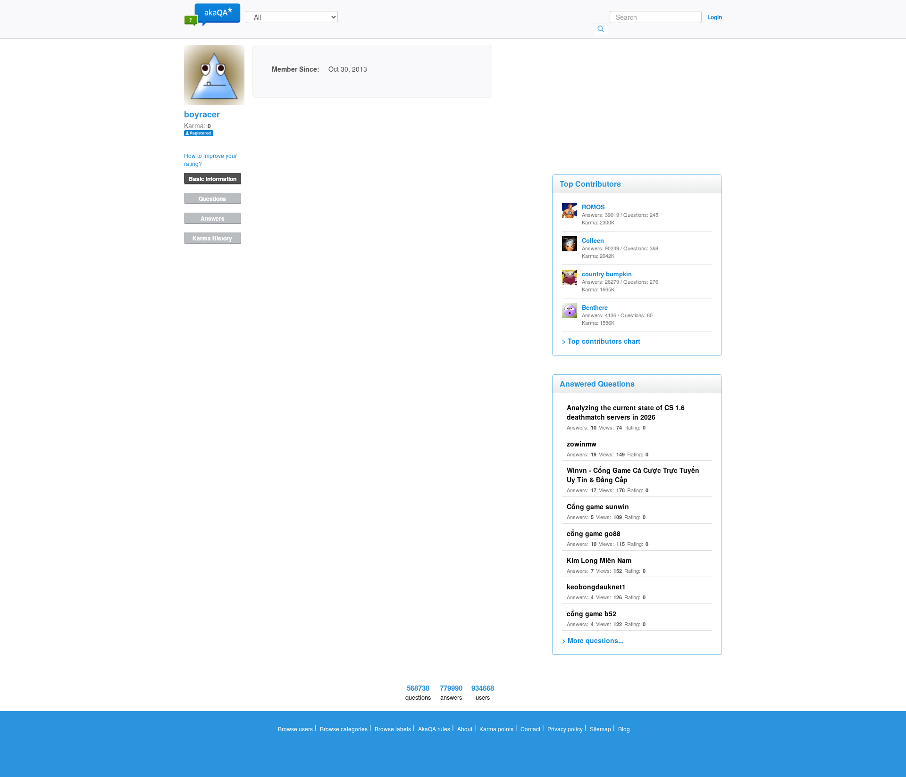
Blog (624, 729)
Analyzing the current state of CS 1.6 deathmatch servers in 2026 (626, 412)
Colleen (593, 240)
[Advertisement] (623, 92)
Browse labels (393, 729)
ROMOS (593, 206)
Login (714, 17)
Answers (213, 218)
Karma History (212, 238)
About (464, 729)
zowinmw (581, 443)
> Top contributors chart (601, 341)
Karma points (496, 729)
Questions (212, 198)
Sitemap (600, 729)
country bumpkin (607, 273)
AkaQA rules (434, 729)
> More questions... (593, 640)
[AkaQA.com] (212, 14)
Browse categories (344, 729)
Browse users (295, 729)
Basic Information (212, 178)
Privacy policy (565, 729)
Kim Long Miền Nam (599, 560)
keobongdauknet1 (596, 586)
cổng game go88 (594, 533)
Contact (530, 729)
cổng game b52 (591, 613)
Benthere (595, 307)
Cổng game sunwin (598, 506)
